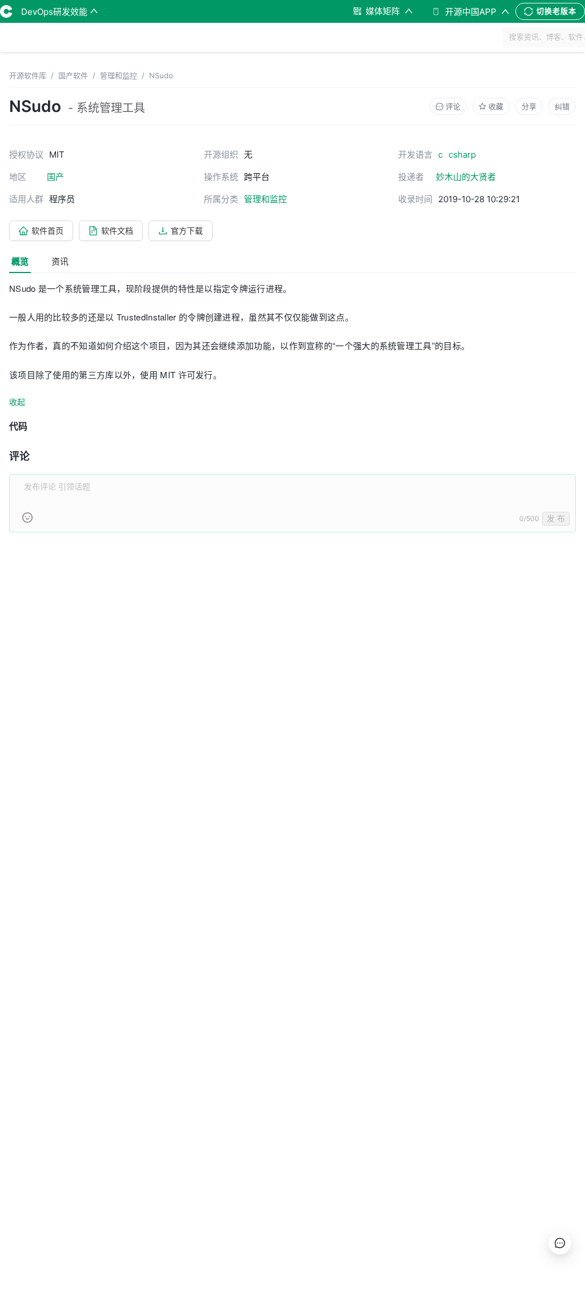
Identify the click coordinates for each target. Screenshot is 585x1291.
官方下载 (187, 230)
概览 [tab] (20, 261)
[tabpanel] (292, 413)
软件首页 (47, 230)
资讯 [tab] (60, 261)
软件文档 (117, 230)
